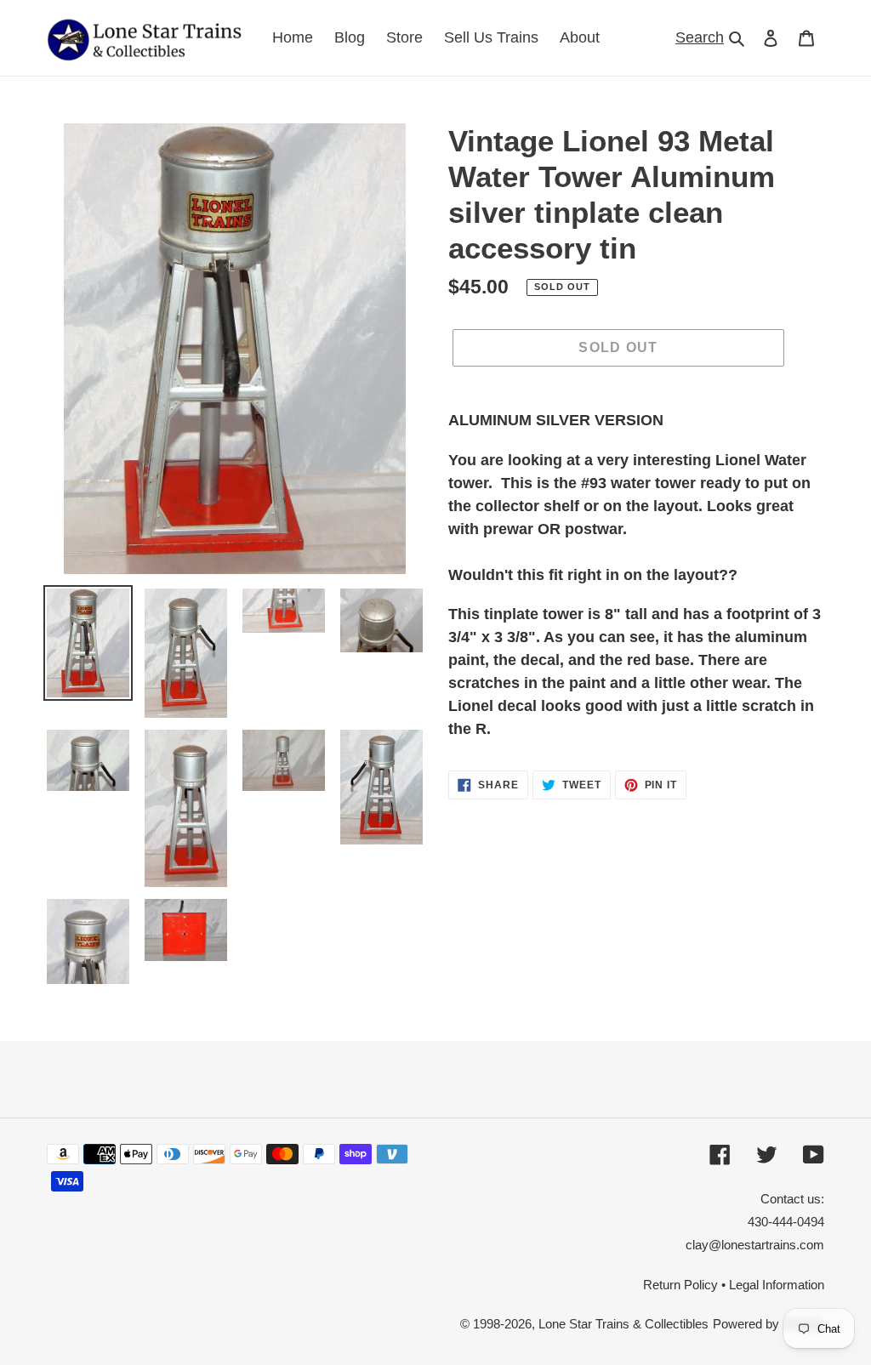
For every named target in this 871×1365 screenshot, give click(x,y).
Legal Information (776, 1284)
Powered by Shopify (768, 1324)
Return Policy (680, 1284)
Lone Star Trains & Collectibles (623, 1324)
